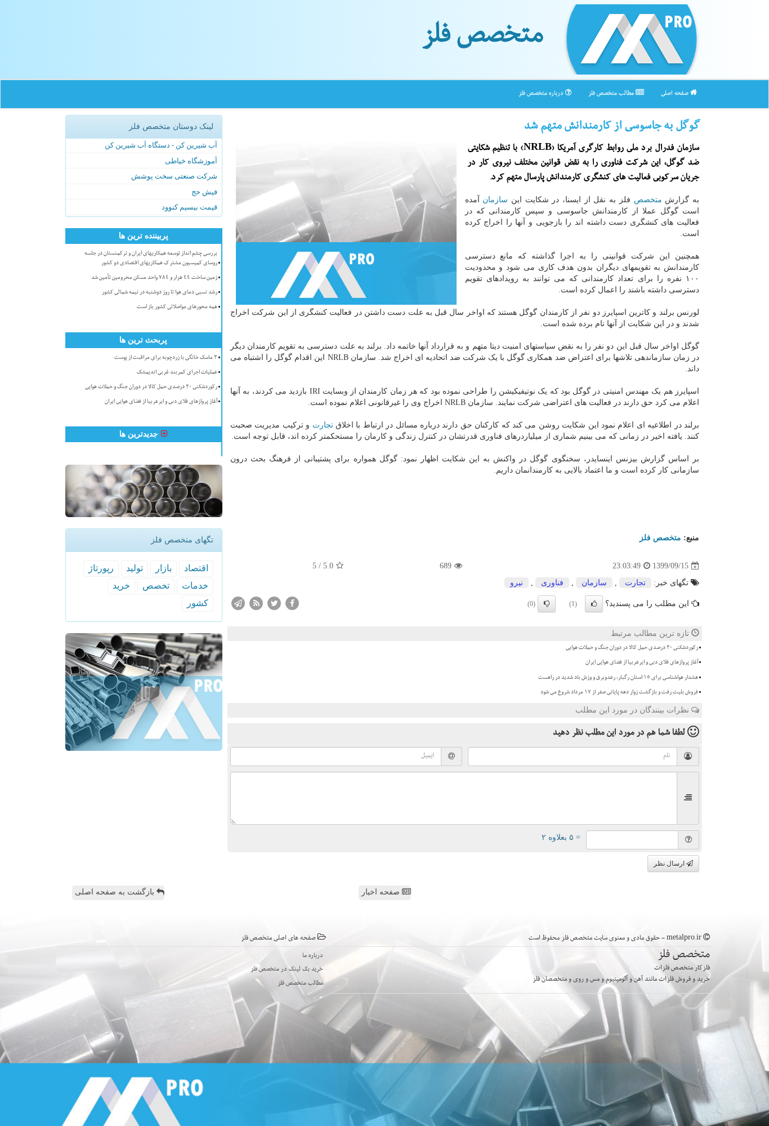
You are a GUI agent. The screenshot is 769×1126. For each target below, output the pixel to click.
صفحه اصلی (675, 93)
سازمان (495, 199)
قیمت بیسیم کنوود (189, 207)
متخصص (648, 199)
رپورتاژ (101, 568)
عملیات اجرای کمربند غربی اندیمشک (177, 373)
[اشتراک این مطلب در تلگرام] (238, 603)
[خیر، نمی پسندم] (547, 603)
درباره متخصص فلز (541, 93)
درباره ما (312, 956)
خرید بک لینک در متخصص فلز (287, 969)
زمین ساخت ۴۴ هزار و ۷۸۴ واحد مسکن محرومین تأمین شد (154, 278)
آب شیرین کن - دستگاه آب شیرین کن (161, 145)
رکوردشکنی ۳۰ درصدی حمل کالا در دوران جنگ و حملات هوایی (632, 648)
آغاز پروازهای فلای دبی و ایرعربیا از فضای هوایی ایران (641, 663)
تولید (134, 568)
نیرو (516, 582)
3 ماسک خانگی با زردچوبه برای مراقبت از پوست (165, 358)
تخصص (155, 585)
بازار (163, 568)
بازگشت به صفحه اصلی (116, 892)
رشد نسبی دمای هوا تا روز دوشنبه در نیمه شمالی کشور (159, 293)
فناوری (552, 582)
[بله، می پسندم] (594, 603)
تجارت (322, 425)
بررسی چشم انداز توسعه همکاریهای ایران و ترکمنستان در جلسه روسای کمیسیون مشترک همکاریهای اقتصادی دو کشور (150, 259)
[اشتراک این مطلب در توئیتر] (274, 603)
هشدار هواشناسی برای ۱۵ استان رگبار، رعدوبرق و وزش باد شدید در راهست (618, 678)
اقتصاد (196, 568)
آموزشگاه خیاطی (191, 161)
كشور (197, 603)
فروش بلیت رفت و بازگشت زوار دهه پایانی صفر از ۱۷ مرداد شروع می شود (619, 692)
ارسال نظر (670, 863)
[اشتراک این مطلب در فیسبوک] (292, 603)
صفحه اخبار (381, 892)
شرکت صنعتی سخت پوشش (174, 176)
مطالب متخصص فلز (612, 93)
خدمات (195, 585)
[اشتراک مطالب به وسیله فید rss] (256, 603)
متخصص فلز (483, 38)
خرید (121, 585)
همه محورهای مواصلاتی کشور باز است (177, 307)
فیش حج (204, 192)
